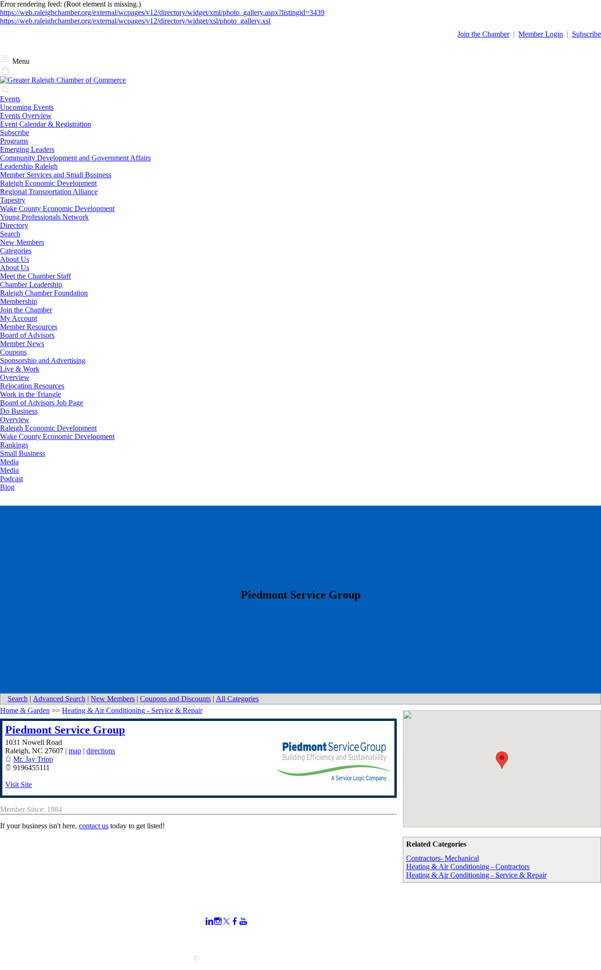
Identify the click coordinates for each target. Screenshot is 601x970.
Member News (22, 344)
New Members (22, 242)
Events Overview (26, 116)
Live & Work (19, 369)
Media (9, 462)
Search (10, 234)
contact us (93, 826)
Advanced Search (59, 699)
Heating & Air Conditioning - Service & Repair (476, 875)
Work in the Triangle (30, 394)
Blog (7, 487)
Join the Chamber (26, 310)
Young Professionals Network (44, 217)
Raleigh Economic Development (48, 183)
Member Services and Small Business (55, 175)
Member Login (540, 34)
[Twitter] (226, 921)
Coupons (13, 352)
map (75, 751)
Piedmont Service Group (65, 730)
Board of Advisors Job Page (41, 403)
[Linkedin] (209, 921)
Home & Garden (25, 710)
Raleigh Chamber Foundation (44, 293)
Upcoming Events (27, 107)
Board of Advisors (27, 335)
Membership (18, 301)
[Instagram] (218, 921)
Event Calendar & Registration (45, 124)
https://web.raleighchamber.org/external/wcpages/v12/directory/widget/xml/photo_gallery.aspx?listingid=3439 (162, 12)
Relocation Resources (32, 386)
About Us (14, 259)
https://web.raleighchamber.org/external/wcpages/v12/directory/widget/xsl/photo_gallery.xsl (135, 21)
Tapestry (12, 200)
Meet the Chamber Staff (35, 276)
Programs (14, 141)
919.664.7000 (20, 916)
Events (10, 99)
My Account (18, 318)
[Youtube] (243, 921)
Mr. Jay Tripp (33, 759)
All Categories (237, 699)
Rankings (14, 445)
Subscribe (586, 34)
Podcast (11, 479)
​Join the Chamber (483, 34)
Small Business (22, 453)
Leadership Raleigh (29, 166)
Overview (15, 377)
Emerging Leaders (27, 149)
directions (100, 751)
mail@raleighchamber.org (38, 941)
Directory (14, 225)
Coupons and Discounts (175, 699)
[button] (502, 760)
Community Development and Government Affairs (75, 158)
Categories (15, 251)
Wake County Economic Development (57, 208)
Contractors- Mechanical (442, 858)
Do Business (19, 411)
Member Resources (28, 327)
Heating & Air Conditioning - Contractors (468, 867)
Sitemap (422, 938)
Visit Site (18, 784)
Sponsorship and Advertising (42, 360)
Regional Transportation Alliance (49, 192)
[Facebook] (235, 921)
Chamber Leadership (31, 284)
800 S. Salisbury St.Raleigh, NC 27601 (29, 928)
